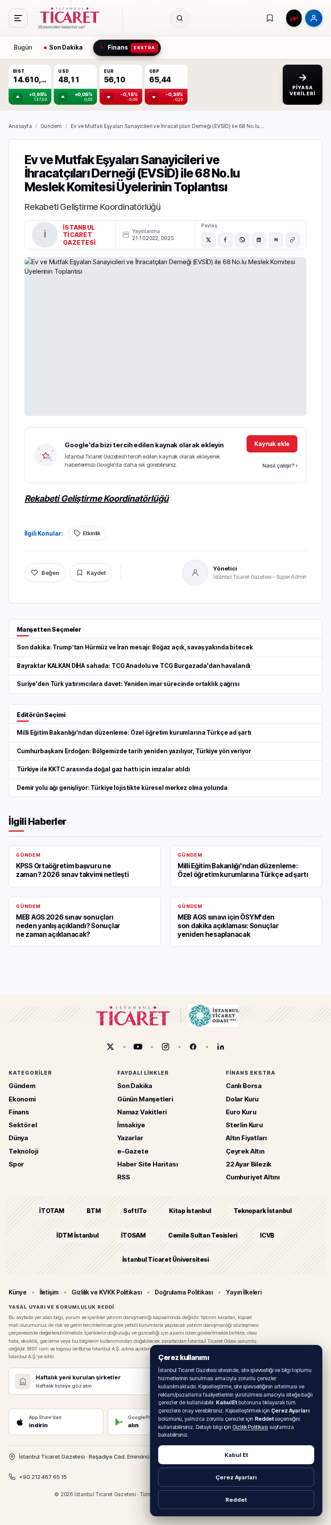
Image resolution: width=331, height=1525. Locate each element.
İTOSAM (133, 1235)
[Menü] (18, 18)
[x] (110, 1047)
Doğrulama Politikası (184, 1292)
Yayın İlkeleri (244, 1292)
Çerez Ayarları (236, 1477)
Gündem (51, 126)
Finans (19, 1112)
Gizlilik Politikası (250, 1427)
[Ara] (179, 18)
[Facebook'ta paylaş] (225, 240)
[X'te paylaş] (208, 240)
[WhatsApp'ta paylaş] (242, 240)
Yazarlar (130, 1138)
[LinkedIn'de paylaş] (259, 240)
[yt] (138, 1047)
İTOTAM (51, 1210)
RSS (123, 1177)
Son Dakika (134, 1086)
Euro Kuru (241, 1112)
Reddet (236, 1499)
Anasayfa (20, 126)
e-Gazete (133, 1151)
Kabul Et (236, 1454)
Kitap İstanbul (190, 1210)
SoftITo (135, 1210)
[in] (221, 1047)
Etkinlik (91, 533)
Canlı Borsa (244, 1086)
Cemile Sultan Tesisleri (202, 1235)
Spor (16, 1164)
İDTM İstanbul (77, 1235)
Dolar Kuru (242, 1099)
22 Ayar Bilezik (249, 1164)
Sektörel (23, 1125)
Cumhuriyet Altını (253, 1177)
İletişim (49, 1292)
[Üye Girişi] (313, 18)
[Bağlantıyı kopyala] (292, 240)
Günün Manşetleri (145, 1099)
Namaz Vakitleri (142, 1112)
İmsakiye (131, 1125)
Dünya (18, 1138)
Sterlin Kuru (244, 1125)
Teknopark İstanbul (263, 1210)
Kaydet (96, 572)
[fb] (193, 1047)
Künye (18, 1292)
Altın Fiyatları (246, 1138)
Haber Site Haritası (147, 1164)
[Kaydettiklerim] (269, 18)
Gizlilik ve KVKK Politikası (107, 1292)
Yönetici (225, 568)
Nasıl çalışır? (279, 465)
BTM (94, 1210)
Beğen (50, 572)
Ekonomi (22, 1099)
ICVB (267, 1235)
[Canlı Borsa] (294, 18)
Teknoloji (23, 1151)
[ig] (165, 1047)
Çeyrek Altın (245, 1151)
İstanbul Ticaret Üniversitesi (165, 1259)
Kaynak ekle (272, 443)
